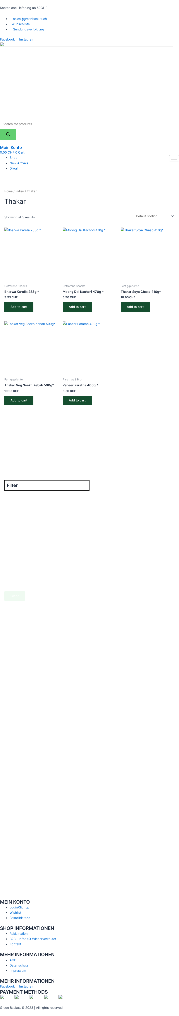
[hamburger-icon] (174, 158)
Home (8, 191)
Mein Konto (11, 147)
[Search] (8, 134)
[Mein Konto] (1, 142)
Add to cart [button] (18, 307)
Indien (19, 191)
